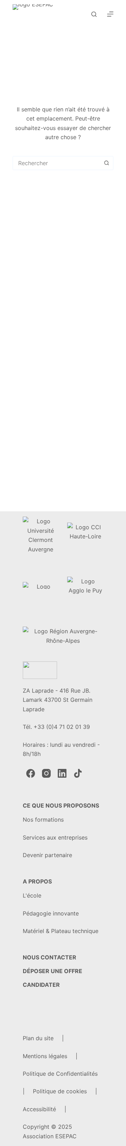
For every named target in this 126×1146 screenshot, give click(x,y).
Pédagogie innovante (51, 913)
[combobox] (56, 163)
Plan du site (38, 1038)
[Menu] (110, 14)
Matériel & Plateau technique (60, 930)
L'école (32, 895)
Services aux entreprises (55, 837)
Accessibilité (39, 1109)
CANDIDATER (41, 984)
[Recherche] (94, 14)
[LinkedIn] (62, 773)
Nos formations (43, 819)
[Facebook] (30, 773)
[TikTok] (78, 773)
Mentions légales (45, 1056)
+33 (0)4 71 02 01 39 (62, 726)
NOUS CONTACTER (49, 957)
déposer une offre (52, 971)
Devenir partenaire (47, 855)
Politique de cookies (60, 1091)
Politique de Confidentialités (60, 1073)
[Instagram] (46, 773)
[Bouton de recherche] (106, 163)
